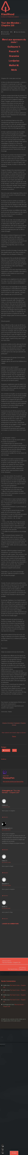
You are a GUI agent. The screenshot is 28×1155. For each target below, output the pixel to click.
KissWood (7, 14)
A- (3, 1153)
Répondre (6, 817)
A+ (3, 1146)
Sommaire (17, 723)
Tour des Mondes (20, 32)
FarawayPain (6, 34)
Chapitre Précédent (7, 723)
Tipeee (14, 736)
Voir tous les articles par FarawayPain (13, 781)
